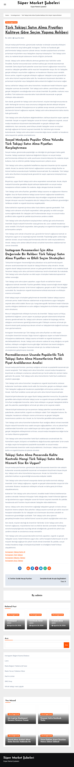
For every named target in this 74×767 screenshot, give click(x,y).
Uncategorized (11, 22)
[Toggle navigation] (4, 4)
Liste (6, 661)
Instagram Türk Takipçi (14, 555)
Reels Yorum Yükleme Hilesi (15, 671)
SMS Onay (8, 681)
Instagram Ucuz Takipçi (14, 561)
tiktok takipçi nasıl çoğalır (14, 686)
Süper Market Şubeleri (38, 3)
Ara (6, 638)
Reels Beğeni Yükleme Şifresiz (16, 666)
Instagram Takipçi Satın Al (15, 552)
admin (10, 38)
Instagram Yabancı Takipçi (15, 558)
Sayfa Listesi (10, 676)
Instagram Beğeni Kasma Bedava (17, 656)
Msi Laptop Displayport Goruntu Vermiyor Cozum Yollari (18, 720)
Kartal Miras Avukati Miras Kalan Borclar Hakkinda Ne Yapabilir (19, 742)
